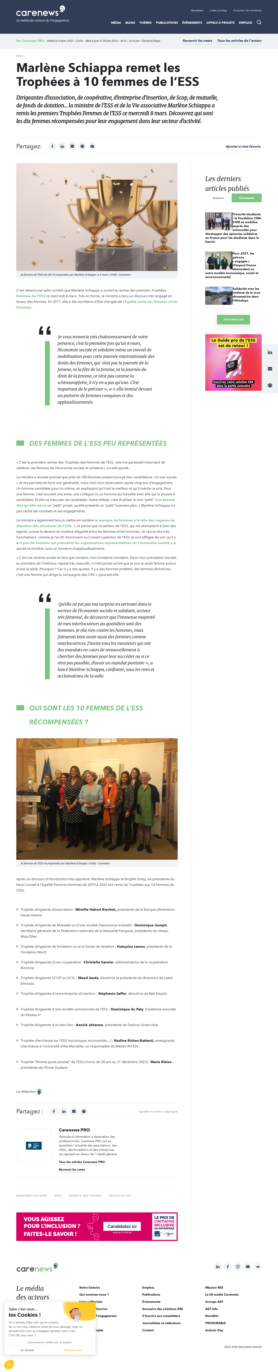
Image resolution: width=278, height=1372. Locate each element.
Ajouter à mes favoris (243, 146)
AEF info (211, 1309)
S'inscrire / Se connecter (247, 10)
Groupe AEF (214, 1301)
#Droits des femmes (85, 1195)
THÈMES (145, 22)
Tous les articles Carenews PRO (82, 1162)
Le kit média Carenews (222, 1294)
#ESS (19, 56)
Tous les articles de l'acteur (239, 41)
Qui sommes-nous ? (94, 1294)
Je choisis (27, 1350)
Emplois (245, 22)
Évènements (192, 22)
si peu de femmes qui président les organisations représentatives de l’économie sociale (94, 543)
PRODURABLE (215, 1323)
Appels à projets (221, 22)
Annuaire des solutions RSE (162, 1309)
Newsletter (197, 10)
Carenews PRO (33, 40)
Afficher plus (233, 319)
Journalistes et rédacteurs (161, 1323)
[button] (9, 1364)
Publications (167, 22)
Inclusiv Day (214, 1330)
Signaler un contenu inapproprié (158, 1111)
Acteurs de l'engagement (97, 1316)
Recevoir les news (197, 41)
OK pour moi (72, 1350)
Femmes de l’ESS (30, 296)
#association (120, 1195)
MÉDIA (116, 22)
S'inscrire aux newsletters (161, 1316)
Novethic (211, 1316)
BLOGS (130, 22)
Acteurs (218, 198)
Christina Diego (151, 40)
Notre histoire (89, 1287)
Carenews (246, 198)
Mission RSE (214, 1287)
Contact (148, 1330)
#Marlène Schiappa (31, 1195)
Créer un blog (218, 10)
